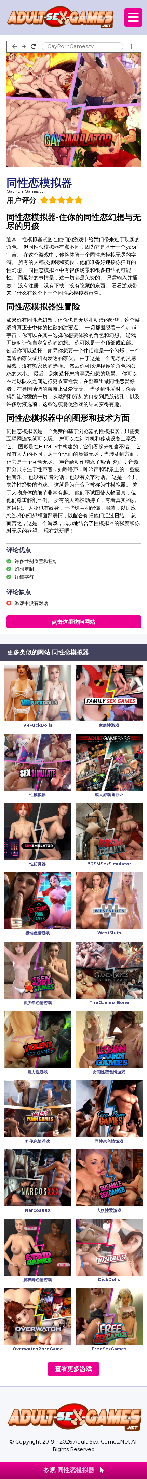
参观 (68, 1470)
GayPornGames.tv (25, 191)
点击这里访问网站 (73, 622)
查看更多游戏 (73, 1369)
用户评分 (21, 200)
